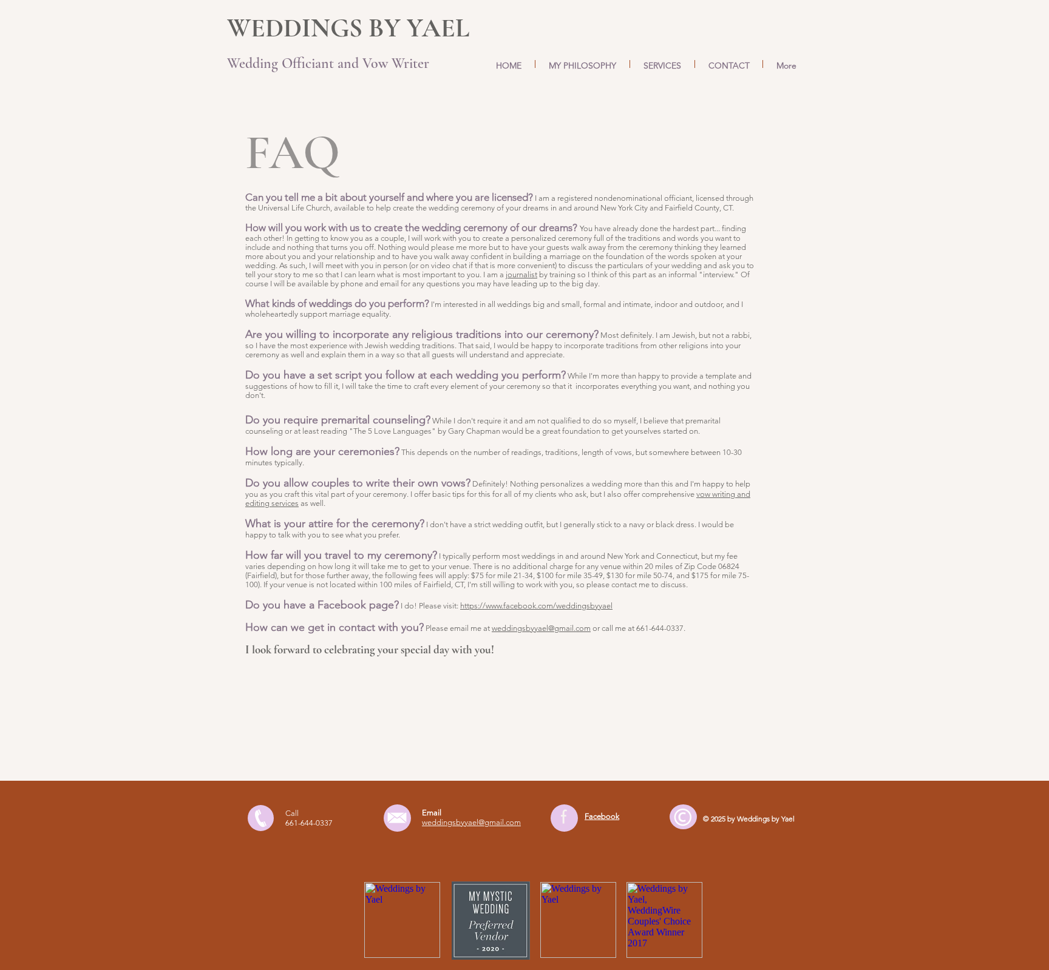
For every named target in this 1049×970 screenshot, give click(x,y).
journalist (521, 274)
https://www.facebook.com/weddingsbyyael (536, 605)
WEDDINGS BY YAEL (348, 28)
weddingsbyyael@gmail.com (541, 628)
